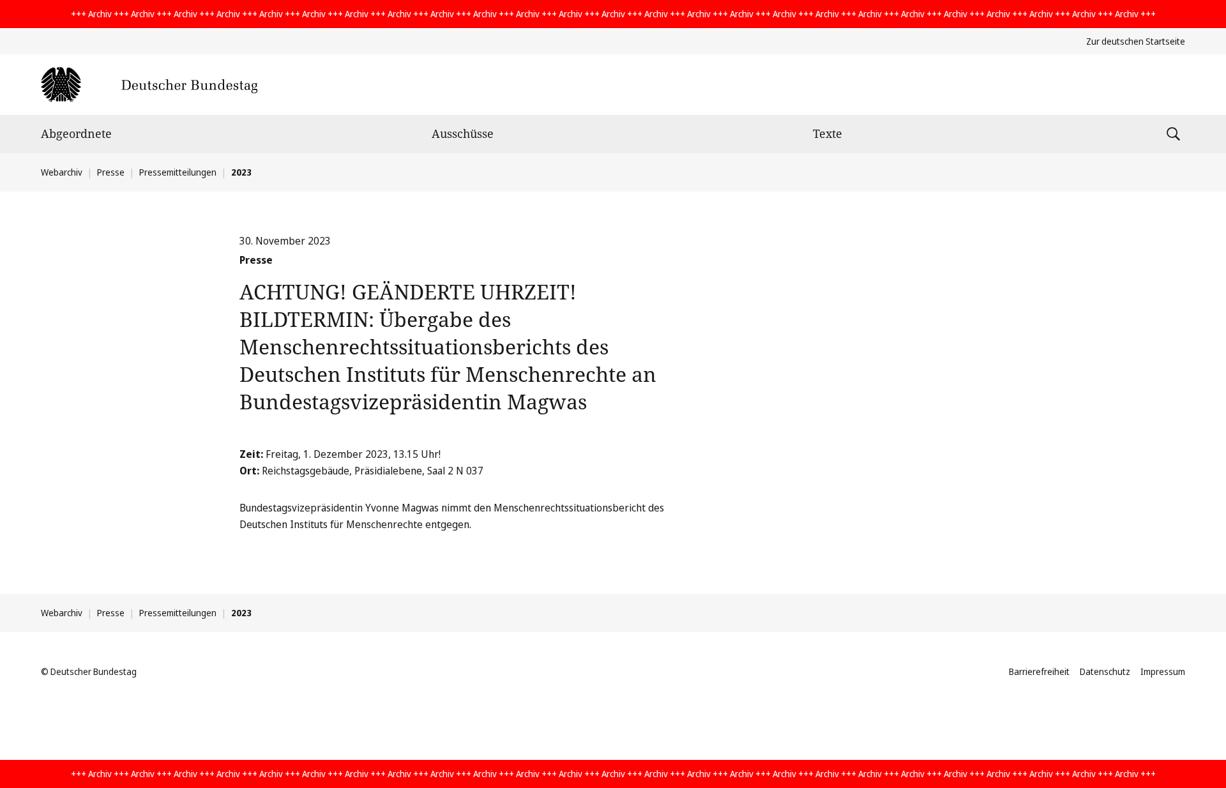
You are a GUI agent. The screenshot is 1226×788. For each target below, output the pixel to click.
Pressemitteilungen (177, 172)
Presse (111, 172)
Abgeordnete (76, 133)
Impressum (1162, 671)
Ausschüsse (463, 133)
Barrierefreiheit (1039, 671)
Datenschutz (1105, 671)
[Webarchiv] (149, 84)
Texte (827, 133)
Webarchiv (61, 172)
